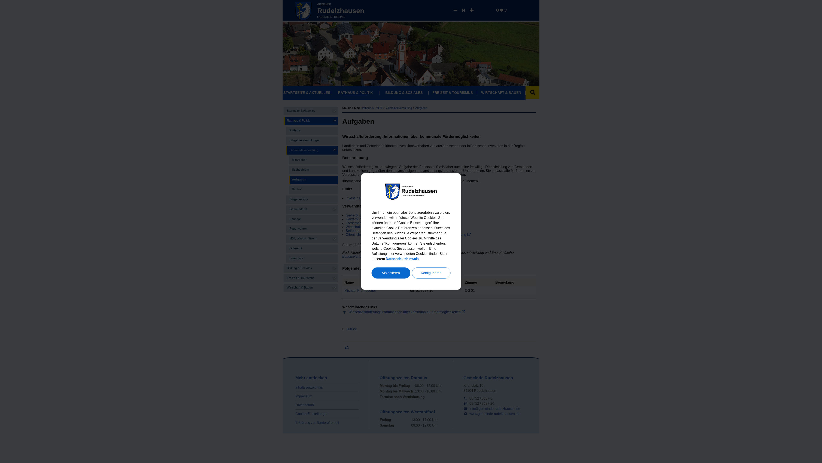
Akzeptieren (391, 273)
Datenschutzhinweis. (403, 259)
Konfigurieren (431, 273)
